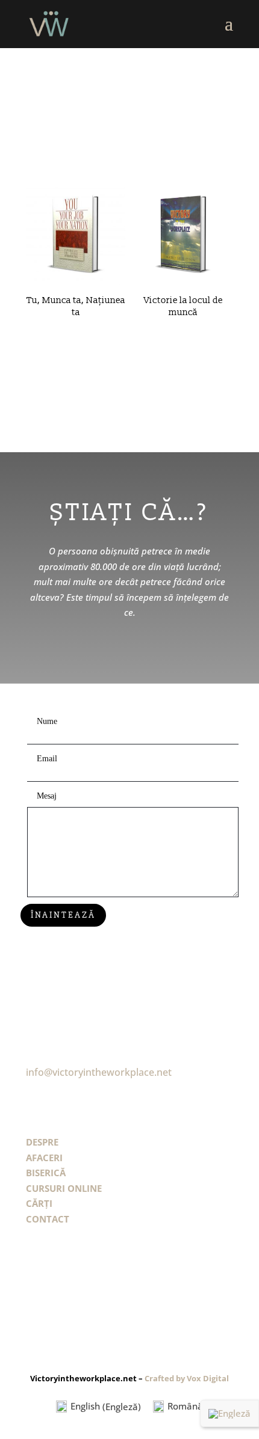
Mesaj (47, 795)
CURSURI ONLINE (64, 1188)
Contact (47, 1219)
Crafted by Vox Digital (187, 1378)
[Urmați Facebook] (32, 1281)
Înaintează (63, 914)
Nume (47, 721)
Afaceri (44, 1158)
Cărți (39, 1203)
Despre (42, 1142)
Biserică (46, 1173)
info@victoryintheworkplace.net (99, 1072)
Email (47, 758)
